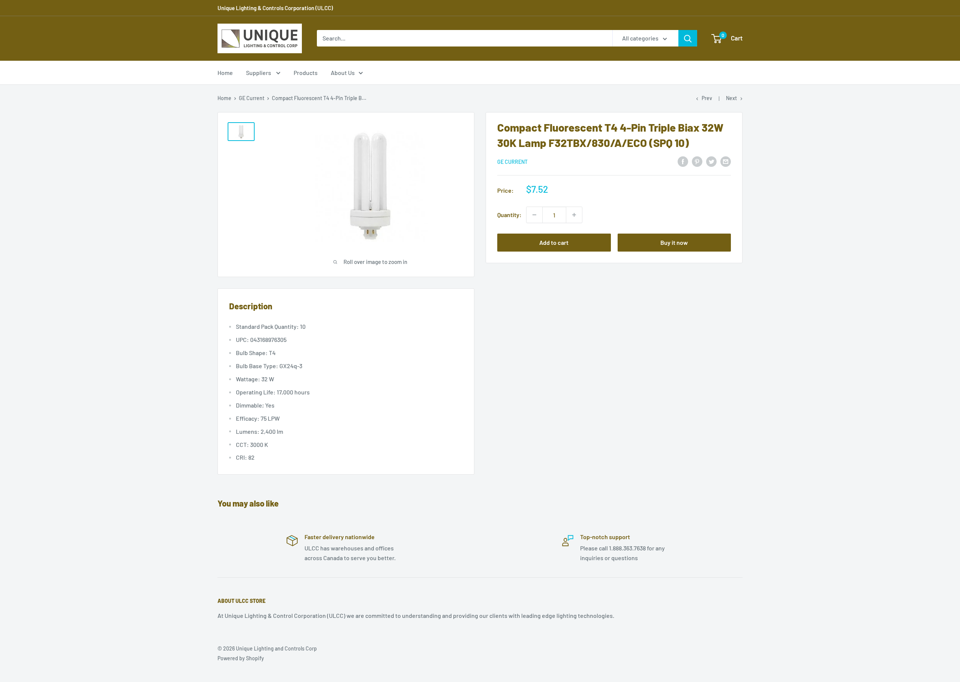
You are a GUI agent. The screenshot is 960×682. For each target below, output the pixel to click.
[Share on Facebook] (683, 161)
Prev (707, 98)
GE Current (251, 98)
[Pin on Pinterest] (697, 161)
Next (731, 98)
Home (225, 72)
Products (306, 72)
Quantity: (509, 214)
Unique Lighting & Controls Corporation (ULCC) (275, 7)
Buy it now (674, 242)
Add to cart (553, 242)
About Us (343, 72)
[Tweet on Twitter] (711, 161)
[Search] (687, 38)
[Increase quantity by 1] (574, 215)
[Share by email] (725, 161)
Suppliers (259, 72)
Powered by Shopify (241, 658)
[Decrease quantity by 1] (534, 215)
